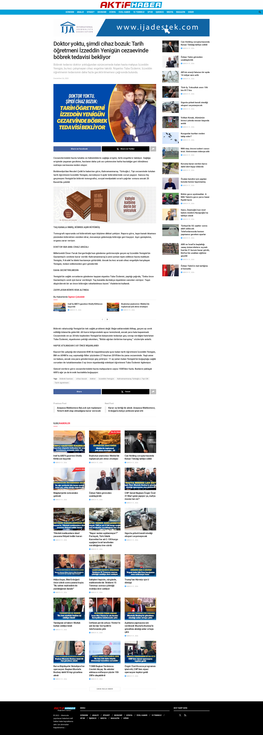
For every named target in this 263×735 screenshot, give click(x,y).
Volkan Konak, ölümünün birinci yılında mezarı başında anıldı (195, 120)
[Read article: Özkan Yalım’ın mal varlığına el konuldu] (170, 270)
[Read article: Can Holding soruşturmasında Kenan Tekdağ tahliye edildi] (140, 442)
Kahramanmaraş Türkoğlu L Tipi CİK (132, 379)
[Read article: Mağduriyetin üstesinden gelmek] (69, 479)
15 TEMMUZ (139, 12)
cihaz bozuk (81, 379)
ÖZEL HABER (124, 12)
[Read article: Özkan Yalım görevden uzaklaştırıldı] (105, 479)
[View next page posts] (107, 319)
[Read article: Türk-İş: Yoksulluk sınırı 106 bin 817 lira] (170, 92)
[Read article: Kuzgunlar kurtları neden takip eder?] (170, 138)
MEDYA (170, 12)
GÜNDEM (70, 12)
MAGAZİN (180, 12)
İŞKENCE (160, 12)
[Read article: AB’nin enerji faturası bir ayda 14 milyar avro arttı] (170, 77)
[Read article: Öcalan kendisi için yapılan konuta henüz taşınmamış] (170, 183)
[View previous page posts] (102, 319)
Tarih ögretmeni (62, 383)
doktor (93, 379)
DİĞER (191, 12)
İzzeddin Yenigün (106, 379)
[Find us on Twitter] (180, 715)
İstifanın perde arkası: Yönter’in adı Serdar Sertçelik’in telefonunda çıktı (104, 626)
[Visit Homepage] (131, 5)
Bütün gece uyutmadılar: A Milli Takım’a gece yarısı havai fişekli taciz (195, 197)
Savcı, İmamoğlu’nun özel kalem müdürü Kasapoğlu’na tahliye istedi (194, 213)
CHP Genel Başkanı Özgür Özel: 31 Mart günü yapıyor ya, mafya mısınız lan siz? (140, 496)
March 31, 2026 (75, 310)
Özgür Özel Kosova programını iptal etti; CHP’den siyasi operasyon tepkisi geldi (140, 669)
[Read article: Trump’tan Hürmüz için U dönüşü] (140, 565)
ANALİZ (80, 12)
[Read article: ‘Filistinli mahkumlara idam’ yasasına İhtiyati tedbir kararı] (69, 519)
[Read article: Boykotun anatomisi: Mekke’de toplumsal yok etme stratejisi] (113, 307)
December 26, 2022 (61, 78)
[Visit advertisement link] (131, 30)
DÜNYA (112, 12)
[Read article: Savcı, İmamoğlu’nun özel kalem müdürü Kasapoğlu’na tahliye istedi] (170, 214)
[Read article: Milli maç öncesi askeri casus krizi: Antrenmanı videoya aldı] (170, 153)
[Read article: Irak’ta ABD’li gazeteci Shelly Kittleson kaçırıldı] (59, 307)
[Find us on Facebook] (175, 715)
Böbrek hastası (66, 379)
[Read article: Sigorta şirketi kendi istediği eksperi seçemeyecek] (140, 519)
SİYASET (91, 12)
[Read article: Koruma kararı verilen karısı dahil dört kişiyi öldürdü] (170, 168)
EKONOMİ (102, 12)
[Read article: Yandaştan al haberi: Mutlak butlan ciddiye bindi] (69, 609)
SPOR (150, 12)
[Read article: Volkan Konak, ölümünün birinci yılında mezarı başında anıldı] (170, 122)
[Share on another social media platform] (153, 148)
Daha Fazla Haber (105, 689)
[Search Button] (260, 12)
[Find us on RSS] (185, 715)
